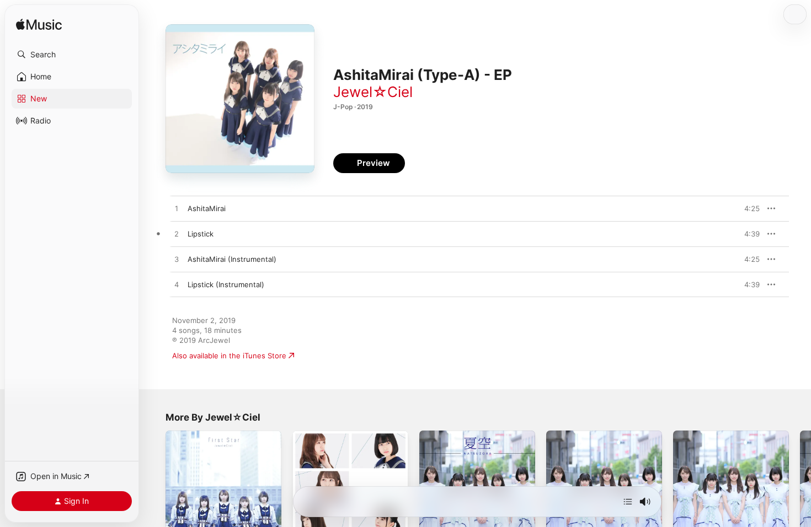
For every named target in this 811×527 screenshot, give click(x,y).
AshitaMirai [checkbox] (207, 208)
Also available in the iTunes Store (229, 355)
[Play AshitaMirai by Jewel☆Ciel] (177, 209)
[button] (71, 54)
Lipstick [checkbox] (201, 233)
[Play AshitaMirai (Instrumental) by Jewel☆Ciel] (177, 260)
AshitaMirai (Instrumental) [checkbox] (232, 259)
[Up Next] (627, 501)
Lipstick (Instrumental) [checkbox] (226, 284)
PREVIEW (747, 208)
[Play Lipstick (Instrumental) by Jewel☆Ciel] (177, 285)
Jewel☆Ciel (373, 91)
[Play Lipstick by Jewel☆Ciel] (177, 234)
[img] (39, 25)
